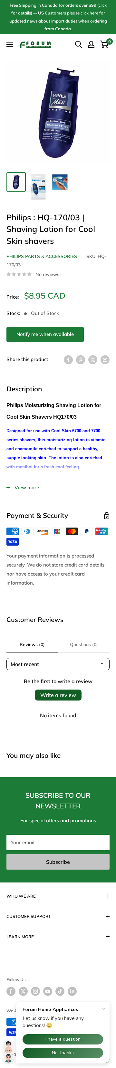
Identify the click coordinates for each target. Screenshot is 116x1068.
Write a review (58, 695)
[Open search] (78, 44)
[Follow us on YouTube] (47, 991)
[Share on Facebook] (68, 359)
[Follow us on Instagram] (35, 991)
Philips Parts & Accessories (41, 256)
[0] (104, 44)
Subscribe (58, 862)
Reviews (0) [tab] (32, 644)
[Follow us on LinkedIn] (72, 991)
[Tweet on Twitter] (92, 359)
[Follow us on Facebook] (10, 991)
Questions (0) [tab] (84, 644)
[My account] (91, 44)
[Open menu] (9, 44)
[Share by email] (105, 359)
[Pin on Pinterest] (80, 359)
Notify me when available (45, 334)
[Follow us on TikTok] (59, 991)
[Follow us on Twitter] (23, 991)
